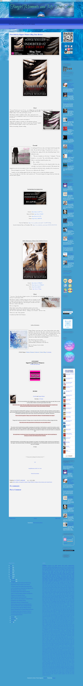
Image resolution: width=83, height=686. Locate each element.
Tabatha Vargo (47, 664)
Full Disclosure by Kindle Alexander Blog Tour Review (71, 193)
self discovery (48, 673)
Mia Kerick (44, 653)
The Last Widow (68, 412)
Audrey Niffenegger (52, 621)
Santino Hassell (45, 577)
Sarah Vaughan (68, 661)
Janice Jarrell (69, 638)
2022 (11, 569)
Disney (66, 605)
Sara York (64, 661)
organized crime (52, 569)
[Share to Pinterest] (34, 480)
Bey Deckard (69, 570)
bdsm (14, 482)
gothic (50, 615)
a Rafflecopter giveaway (35, 364)
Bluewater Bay (57, 596)
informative (56, 615)
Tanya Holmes (58, 612)
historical (54, 595)
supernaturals (49, 587)
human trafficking (68, 588)
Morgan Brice (72, 610)
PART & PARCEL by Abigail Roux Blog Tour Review (70, 184)
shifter (68, 582)
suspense (51, 581)
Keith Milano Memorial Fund (57, 598)
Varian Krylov (72, 612)
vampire (72, 583)
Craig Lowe (62, 628)
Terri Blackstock (57, 664)
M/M (56, 565)
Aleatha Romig (59, 602)
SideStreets (64, 662)
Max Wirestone (52, 652)
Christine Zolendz (66, 626)
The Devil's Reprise (69, 395)
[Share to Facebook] (33, 480)
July (12, 622)
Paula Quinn (56, 657)
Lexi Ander (68, 647)
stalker (52, 673)
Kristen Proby (69, 644)
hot (51, 601)
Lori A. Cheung (61, 648)
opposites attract (69, 671)
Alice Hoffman (64, 602)
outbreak (43, 672)
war (73, 601)
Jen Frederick (47, 639)
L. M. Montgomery (48, 647)
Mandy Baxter (58, 610)
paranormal (44, 573)
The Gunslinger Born (69, 378)
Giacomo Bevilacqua (60, 634)
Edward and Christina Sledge (55, 597)
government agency (62, 579)
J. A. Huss (67, 597)
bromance (70, 600)
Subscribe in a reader (66, 60)
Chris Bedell (58, 625)
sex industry (71, 573)
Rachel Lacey (44, 658)
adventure (50, 667)
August (12, 620)
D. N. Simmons (58, 629)
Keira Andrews (51, 643)
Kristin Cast (48, 645)
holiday (69, 574)
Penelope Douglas (71, 587)
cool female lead (63, 614)
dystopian (56, 579)
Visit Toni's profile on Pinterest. (68, 176)
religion (73, 672)
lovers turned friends (66, 615)
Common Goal (68, 437)
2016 (11, 574)
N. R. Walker (69, 654)
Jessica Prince (64, 607)
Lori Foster (66, 648)
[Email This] (30, 480)
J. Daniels (47, 638)
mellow (58, 601)
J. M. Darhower (57, 578)
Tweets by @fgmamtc (66, 273)
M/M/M (49, 583)
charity (51, 588)
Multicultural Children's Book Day (61, 654)
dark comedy (60, 588)
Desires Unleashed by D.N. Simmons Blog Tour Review (22, 609)
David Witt (57, 630)
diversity (53, 668)
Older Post (57, 518)
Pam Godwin (50, 584)
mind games (21, 482)
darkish (17, 482)
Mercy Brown (67, 610)
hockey (70, 584)
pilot (54, 672)
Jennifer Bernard (48, 607)
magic (58, 582)
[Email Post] (28, 480)
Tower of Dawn (68, 399)
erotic (58, 567)
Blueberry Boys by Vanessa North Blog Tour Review (71, 254)
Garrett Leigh (64, 591)
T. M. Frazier (53, 612)
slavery (42, 482)
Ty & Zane (72, 664)
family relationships (69, 565)
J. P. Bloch (55, 638)
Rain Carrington (53, 611)
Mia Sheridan (66, 581)
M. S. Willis (72, 649)
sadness (43, 673)
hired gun (52, 615)
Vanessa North (50, 666)
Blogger (54, 677)
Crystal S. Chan (71, 628)
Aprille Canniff (67, 620)
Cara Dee (62, 596)
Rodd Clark (53, 659)
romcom (47, 574)
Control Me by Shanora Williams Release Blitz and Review (70, 137)
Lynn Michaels (59, 649)
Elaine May (50, 631)
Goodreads (49, 352)
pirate (46, 587)
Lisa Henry (51, 610)
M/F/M (73, 598)
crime (73, 600)
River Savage (70, 658)
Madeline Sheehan (59, 592)
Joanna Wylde (69, 591)
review (39, 482)
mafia (71, 615)
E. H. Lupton (62, 630)
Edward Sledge (45, 631)
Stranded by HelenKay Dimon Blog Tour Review (70, 229)
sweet (61, 572)
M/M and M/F (53, 592)
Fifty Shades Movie (45, 634)
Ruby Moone (67, 659)
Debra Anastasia (53, 591)
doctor (68, 614)
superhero (59, 673)
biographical (63, 667)
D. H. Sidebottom (45, 629)
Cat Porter (63, 624)
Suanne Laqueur (69, 611)
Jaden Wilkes (59, 638)
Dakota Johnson (64, 629)
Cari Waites (54, 624)
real (51, 616)
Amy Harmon (68, 391)
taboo (57, 616)
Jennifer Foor (52, 639)
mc (65, 583)
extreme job (57, 668)
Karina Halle (49, 598)
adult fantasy (58, 593)
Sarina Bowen (45, 579)
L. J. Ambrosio (70, 645)
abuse (59, 600)
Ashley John (47, 621)
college (58, 583)
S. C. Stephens (58, 611)
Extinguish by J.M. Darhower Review (18, 600)
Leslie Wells (64, 647)
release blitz (61, 565)
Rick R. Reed (65, 658)
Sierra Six (67, 446)
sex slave (46, 586)
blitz (71, 567)
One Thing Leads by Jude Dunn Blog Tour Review (21, 607)
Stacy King (58, 663)
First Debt (35, 396)
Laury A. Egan (59, 647)
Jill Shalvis (71, 639)
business (55, 583)
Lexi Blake (70, 598)
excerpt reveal (59, 569)
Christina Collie (62, 625)
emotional (72, 614)
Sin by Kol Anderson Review (16, 614)
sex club (54, 616)
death (66, 584)
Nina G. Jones (71, 592)
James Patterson (69, 417)
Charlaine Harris (47, 605)
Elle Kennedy (61, 581)
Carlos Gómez (59, 624)
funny (45, 615)
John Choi (66, 640)
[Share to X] (32, 480)
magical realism (54, 671)
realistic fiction (64, 672)
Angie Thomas (44, 620)
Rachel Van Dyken (70, 578)
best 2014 (57, 568)
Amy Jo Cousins (70, 619)
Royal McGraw (62, 659)
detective (49, 582)
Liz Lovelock (57, 648)
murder (64, 570)
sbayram (45, 677)
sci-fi (43, 570)
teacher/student (60, 616)
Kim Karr (49, 644)
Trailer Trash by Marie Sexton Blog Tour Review (71, 94)
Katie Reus (47, 643)
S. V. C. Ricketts (53, 661)
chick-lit (57, 574)
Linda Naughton (47, 648)
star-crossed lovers (48, 482)
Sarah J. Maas (68, 400)
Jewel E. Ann (62, 586)
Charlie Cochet (57, 586)
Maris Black (63, 610)
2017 (11, 572)
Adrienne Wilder (54, 602)
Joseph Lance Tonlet (70, 607)
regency (68, 672)
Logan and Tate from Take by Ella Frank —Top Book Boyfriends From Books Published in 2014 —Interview (71, 147)
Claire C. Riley (50, 578)
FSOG (65, 633)
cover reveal (55, 588)
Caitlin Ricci (50, 624)
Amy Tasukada (52, 596)
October (13, 616)
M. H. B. (64, 649)
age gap (63, 593)
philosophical (48, 616)
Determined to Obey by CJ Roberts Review (70, 155)
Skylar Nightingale (48, 663)
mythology (61, 582)
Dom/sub (44, 597)
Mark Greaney (68, 451)
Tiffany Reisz (55, 600)
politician (57, 672)
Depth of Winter (68, 429)
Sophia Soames (53, 663)
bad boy (48, 588)
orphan (73, 671)
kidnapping (54, 601)
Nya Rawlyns (48, 611)
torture (73, 673)
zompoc (71, 616)
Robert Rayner (48, 659)
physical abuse (61, 595)
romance (49, 565)
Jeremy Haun (62, 639)
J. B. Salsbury (71, 597)
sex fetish (67, 601)
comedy (66, 569)
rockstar (67, 573)
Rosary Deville (57, 659)
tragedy (68, 616)
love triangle (58, 577)
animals (59, 667)
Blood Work (68, 403)
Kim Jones (46, 644)
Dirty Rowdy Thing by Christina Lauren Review (20, 584)
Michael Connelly (69, 383)
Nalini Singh (44, 611)
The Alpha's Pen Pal (69, 386)
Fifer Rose (68, 633)
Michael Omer (55, 653)
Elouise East (65, 631)
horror (73, 584)
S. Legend (48, 661)
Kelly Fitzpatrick (56, 643)
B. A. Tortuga (70, 621)
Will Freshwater (61, 666)
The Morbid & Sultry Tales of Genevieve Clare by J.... (21, 611)
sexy (58, 573)
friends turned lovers (63, 574)
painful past (53, 572)
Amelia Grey (54, 619)
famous (43, 587)
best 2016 (51, 577)
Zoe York (45, 667)
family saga (61, 668)
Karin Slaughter (69, 408)
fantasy (63, 569)
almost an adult (55, 667)
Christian (52, 605)
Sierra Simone (69, 662)
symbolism (63, 673)
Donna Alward (69, 605)
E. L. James (66, 630)
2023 (11, 567)
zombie (70, 577)
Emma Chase (44, 583)
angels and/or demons (70, 593)
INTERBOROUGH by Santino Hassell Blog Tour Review (71, 211)
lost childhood (60, 615)
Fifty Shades (72, 633)
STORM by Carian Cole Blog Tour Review (71, 164)
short (66, 595)
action (53, 568)
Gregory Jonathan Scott (50, 606)
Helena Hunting (60, 587)
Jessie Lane (67, 639)
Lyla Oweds (50, 649)
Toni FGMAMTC (69, 538)
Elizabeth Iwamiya (56, 631)
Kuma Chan (57, 645)
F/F (62, 633)
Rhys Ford (60, 658)
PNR (66, 586)
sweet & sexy (71, 569)
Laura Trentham (54, 647)
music (43, 586)
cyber (46, 668)
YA (50, 583)
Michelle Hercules (65, 653)
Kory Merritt (59, 644)
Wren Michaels (66, 666)
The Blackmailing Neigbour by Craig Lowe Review (21, 612)
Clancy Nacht (50, 628)
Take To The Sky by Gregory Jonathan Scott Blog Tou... (22, 593)
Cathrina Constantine (68, 624)
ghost (47, 615)
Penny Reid (44, 588)
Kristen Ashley (44, 584)
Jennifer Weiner (57, 639)
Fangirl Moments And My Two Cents (68, 74)
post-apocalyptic (62, 601)
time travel (70, 673)
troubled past (49, 568)
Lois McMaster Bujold (69, 434)
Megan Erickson (63, 578)
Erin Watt (63, 597)
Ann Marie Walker (51, 620)
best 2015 (64, 567)
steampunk (55, 673)
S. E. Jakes (71, 659)
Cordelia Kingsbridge (56, 628)
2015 (11, 576)
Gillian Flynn (67, 634)
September (13, 618)
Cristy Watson (66, 628)
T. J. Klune (71, 663)
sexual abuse (68, 583)
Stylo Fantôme (45, 582)
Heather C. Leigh (65, 635)
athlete (62, 600)
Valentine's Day (44, 666)
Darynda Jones (56, 605)
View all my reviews (35, 473)
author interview (67, 568)
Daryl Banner (68, 374)
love (45, 568)
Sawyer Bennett (55, 584)
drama (57, 572)
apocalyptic (51, 579)
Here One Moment (69, 420)
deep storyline (49, 668)
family (68, 584)
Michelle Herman (71, 653)
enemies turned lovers (46, 601)
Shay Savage (71, 581)
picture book (51, 672)
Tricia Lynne (68, 612)
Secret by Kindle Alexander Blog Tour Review (70, 220)
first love (60, 570)
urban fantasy (56, 581)
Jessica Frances (59, 607)
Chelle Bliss (47, 625)
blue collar (50, 614)
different (72, 586)
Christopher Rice (45, 628)
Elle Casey (61, 631)
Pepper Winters (41, 396)
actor (48, 667)
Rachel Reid (68, 438)
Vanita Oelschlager (56, 666)
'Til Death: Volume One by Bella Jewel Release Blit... (21, 586)
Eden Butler (48, 597)
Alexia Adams (44, 619)
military (72, 574)
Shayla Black (53, 662)
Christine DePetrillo (60, 626)
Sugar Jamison (66, 663)
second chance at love (52, 573)
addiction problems (52, 593)
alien (46, 614)
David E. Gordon (48, 630)
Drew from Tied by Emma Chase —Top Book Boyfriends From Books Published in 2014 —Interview (71, 85)
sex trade (48, 572)
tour (53, 565)
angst (50, 574)
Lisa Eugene (52, 648)
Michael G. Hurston (49, 653)
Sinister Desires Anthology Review (71, 109)
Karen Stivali (44, 598)
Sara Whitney (50, 600)
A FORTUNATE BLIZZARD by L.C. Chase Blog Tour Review (71, 238)
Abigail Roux (49, 602)
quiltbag (60, 672)
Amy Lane (47, 596)
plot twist (65, 582)
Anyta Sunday (62, 620)
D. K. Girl (53, 629)
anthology (54, 574)
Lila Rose (71, 647)
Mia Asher (72, 652)
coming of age (71, 572)
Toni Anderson (63, 612)
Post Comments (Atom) (37, 522)
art (48, 614)
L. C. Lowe (65, 645)
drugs (70, 614)
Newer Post (12, 518)
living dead (49, 671)
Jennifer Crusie (54, 607)
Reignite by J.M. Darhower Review (18, 595)
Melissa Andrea (63, 652)
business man (44, 595)
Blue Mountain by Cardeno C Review (18, 589)
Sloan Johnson (64, 611)
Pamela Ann (52, 657)
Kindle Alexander (48, 592)
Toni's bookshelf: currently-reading (69, 371)
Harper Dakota (55, 635)
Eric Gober (51, 633)
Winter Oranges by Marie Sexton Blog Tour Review (71, 202)
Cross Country (68, 416)
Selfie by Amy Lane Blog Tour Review (71, 261)
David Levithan (53, 630)
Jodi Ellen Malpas (48, 640)
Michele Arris (60, 653)
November (13, 581)
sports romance (45, 581)
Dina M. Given (61, 605)
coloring (43, 668)
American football (59, 619)
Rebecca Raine (50, 658)
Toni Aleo (68, 664)
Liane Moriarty (68, 421)
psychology (54, 567)
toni (35, 462)
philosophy (47, 672)
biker (52, 583)
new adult (68, 567)
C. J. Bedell (46, 624)
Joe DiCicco (58, 640)
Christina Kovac (68, 625)
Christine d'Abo (71, 626)
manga (57, 595)
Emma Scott (47, 633)
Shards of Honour (69, 433)
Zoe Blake (71, 666)
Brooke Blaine (55, 587)
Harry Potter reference (58, 606)
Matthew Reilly (46, 652)
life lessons (61, 568)
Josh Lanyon (70, 640)
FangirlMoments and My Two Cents (35, 468)
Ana (73, 619)
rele (71, 672)
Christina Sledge (54, 626)
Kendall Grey (67, 643)
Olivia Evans (47, 657)
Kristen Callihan (64, 644)
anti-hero (69, 586)
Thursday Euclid (63, 664)
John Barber (62, 640)
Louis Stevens (70, 648)
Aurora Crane (58, 621)
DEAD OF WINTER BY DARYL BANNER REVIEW (21, 605)
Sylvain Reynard (48, 612)
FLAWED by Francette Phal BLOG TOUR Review (21, 582)
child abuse (59, 614)
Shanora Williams (48, 662)
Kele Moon (65, 587)
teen (66, 673)
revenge (36, 482)
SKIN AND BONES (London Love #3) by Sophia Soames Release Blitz (71, 119)
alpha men (65, 572)
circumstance (72, 667)
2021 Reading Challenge (68, 536)
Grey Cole (46, 635)
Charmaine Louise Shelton (69, 596)
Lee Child (68, 425)
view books (72, 544)
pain (61, 567)
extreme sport (50, 595)
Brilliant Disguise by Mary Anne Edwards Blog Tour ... (21, 604)
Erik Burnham (55, 633)
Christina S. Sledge (48, 626)
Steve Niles (62, 663)
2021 (11, 570)
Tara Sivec (52, 664)
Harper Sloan (60, 635)
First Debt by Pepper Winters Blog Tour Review (20, 591)
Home (35, 518)
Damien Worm (69, 629)
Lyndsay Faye (54, 649)
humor (73, 588)
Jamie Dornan (64, 638)
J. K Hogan (51, 638)
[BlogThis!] (31, 480)
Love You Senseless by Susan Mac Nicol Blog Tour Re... (22, 588)
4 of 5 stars (41, 398)
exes (43, 615)
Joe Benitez (53, 640)
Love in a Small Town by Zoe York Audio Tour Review (68, 464)
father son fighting (66, 668)
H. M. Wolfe (51, 635)
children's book (67, 667)
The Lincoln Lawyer (69, 382)
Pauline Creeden (61, 657)
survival (71, 601)
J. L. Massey (70, 606)
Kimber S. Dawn (54, 644)
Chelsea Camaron (52, 625)
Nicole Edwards (66, 592)
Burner (67, 450)
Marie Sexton (44, 600)
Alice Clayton (51, 586)
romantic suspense (70, 579)
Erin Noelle (60, 633)
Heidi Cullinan (65, 606)
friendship (44, 567)
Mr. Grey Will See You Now (51, 654)
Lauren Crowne (65, 598)
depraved (63, 583)
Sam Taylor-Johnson (59, 661)
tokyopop (64, 616)
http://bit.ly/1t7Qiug (37, 289)
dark (54, 577)
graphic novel (54, 582)
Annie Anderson (57, 620)
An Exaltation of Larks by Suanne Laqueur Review (70, 128)
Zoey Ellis (44, 614)
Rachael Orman (71, 657)
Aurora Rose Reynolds (64, 621)
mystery (25, 482)
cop (60, 583)
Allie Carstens (68, 387)
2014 (11, 578)
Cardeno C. (72, 582)
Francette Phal (59, 591)
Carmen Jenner (47, 591)
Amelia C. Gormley (70, 602)
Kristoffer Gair (52, 645)
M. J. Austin (68, 649)
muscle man (63, 671)
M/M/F (54, 610)
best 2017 (66, 600)
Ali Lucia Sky (49, 619)
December (13, 579)
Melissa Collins (68, 652)
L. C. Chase (61, 645)
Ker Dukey (71, 643)
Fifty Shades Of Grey (53, 634)
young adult (44, 602)
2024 (11, 565)
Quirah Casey (66, 657)
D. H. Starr (50, 629)
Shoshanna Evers (59, 662)
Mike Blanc (44, 654)
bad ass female (61, 584)
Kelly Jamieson (61, 643)
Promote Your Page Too (66, 76)
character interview (54, 570)
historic (64, 588)
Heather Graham (71, 635)
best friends (47, 570)
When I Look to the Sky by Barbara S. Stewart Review (21, 598)
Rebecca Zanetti (55, 658)
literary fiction (44, 671)
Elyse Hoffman (69, 631)
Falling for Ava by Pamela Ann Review (18, 597)
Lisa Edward (47, 610)
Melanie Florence (57, 652)
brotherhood (54, 614)
